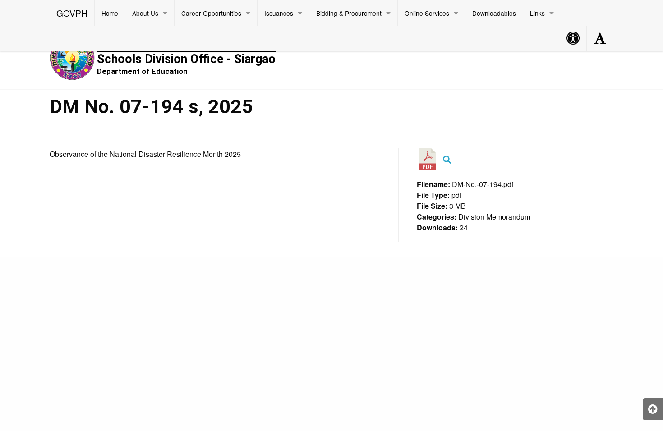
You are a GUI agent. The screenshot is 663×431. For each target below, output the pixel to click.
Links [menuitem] (537, 13)
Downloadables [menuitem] (494, 13)
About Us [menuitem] (145, 13)
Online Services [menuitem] (427, 13)
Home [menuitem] (109, 13)
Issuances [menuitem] (278, 13)
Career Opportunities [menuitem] (211, 13)
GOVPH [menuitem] (71, 13)
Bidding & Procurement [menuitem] (349, 13)
